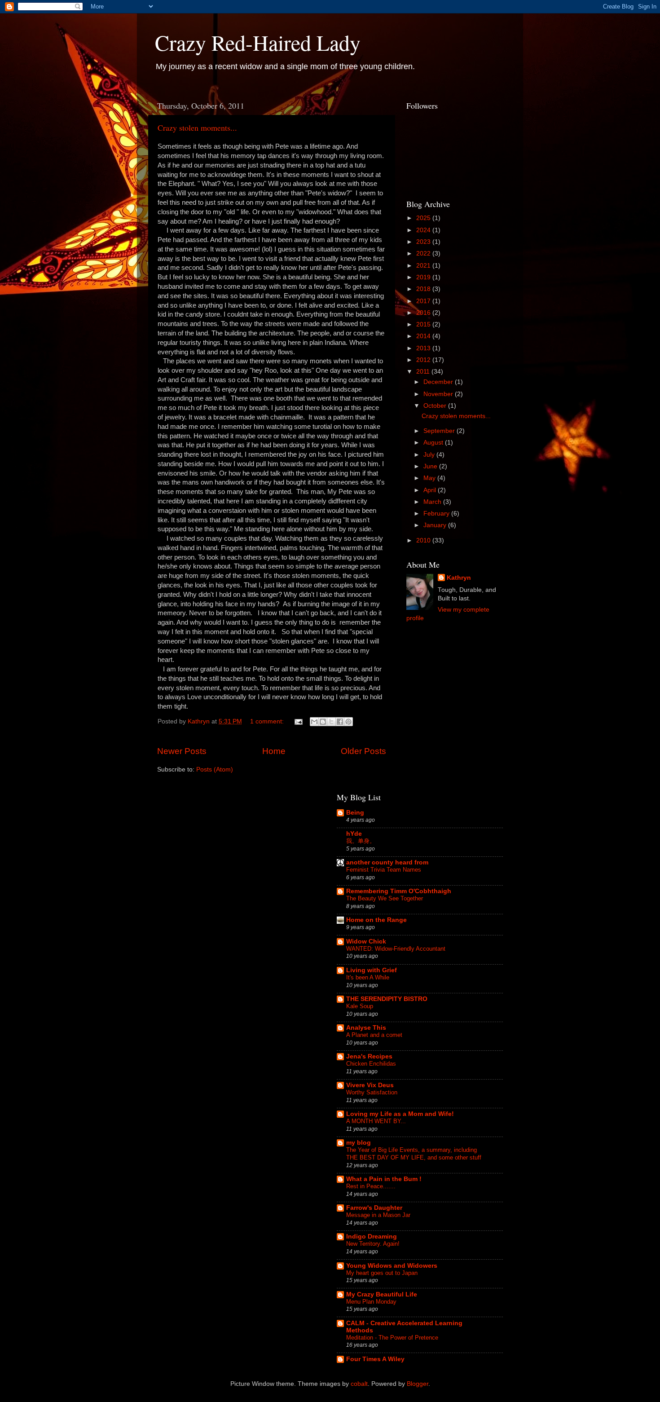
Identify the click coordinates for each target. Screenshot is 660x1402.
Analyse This (366, 1027)
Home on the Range (376, 920)
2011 (423, 371)
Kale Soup (359, 1006)
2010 (424, 540)
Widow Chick (366, 941)
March (433, 501)
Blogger (417, 1383)
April (430, 490)
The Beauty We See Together (384, 898)
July (429, 454)
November (439, 394)
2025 (424, 218)
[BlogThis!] (322, 721)
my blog (358, 1142)
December (439, 382)
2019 (424, 277)
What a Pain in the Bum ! (384, 1179)
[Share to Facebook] (339, 721)
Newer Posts (182, 751)
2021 (424, 265)
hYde (354, 833)
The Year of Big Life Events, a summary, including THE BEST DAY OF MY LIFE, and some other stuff (413, 1153)
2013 (424, 348)
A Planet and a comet (374, 1035)
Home (274, 751)
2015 (424, 324)
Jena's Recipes (369, 1056)
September (440, 431)
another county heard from (387, 862)
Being (355, 812)
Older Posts (363, 751)
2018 (424, 289)
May (430, 478)
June (431, 466)
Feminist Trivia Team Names (383, 869)
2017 (424, 301)
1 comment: (268, 721)
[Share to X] (331, 721)
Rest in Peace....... (371, 1186)
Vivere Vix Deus (370, 1085)
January (435, 525)
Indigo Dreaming (371, 1236)
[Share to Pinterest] (348, 721)
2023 (424, 241)
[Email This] (314, 721)
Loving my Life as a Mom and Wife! (400, 1114)
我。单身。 (360, 841)
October (435, 405)
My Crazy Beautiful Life (381, 1294)
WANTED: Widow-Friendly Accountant (395, 948)
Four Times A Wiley (375, 1359)
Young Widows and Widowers (391, 1265)
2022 (424, 253)
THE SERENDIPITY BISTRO (386, 999)
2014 (424, 336)
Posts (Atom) (214, 769)
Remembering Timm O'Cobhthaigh (398, 891)
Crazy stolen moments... (197, 127)
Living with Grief (371, 970)
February (437, 513)
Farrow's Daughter (374, 1207)
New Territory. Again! (373, 1243)
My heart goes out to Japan (382, 1273)
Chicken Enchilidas (371, 1063)
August (434, 442)
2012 (424, 360)
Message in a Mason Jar (378, 1215)
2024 (424, 230)
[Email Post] (297, 721)
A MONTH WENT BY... (376, 1121)
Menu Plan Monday (371, 1301)
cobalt (359, 1383)
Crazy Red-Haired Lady (258, 42)
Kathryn (459, 577)
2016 (424, 312)
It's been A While (367, 977)
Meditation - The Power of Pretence (392, 1337)
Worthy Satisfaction (371, 1092)
